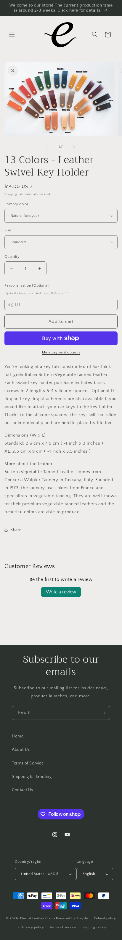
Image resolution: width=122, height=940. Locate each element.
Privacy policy (32, 927)
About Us (21, 749)
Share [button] (16, 529)
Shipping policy (94, 927)
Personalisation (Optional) (26, 285)
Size (8, 230)
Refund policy (105, 918)
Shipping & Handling (32, 776)
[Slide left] (47, 147)
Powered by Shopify (72, 918)
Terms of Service (28, 763)
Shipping (10, 194)
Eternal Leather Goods (37, 918)
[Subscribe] (103, 713)
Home (17, 736)
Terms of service (62, 927)
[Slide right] (74, 147)
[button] (11, 34)
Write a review (61, 592)
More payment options (61, 352)
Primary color (16, 204)
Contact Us (22, 790)
